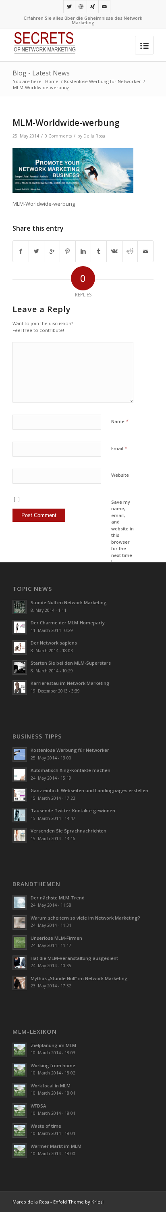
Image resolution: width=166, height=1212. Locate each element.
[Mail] (104, 6)
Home (51, 81)
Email (119, 448)
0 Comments (58, 136)
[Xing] (92, 6)
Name (120, 421)
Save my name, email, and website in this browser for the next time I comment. (122, 535)
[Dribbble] (81, 6)
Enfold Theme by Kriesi (78, 1202)
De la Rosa (94, 136)
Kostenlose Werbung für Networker (102, 81)
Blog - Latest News (41, 73)
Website (120, 475)
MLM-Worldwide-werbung (66, 122)
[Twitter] (69, 6)
